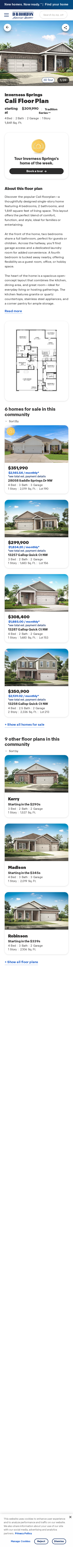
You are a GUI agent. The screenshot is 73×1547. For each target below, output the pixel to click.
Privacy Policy (23, 1533)
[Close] (70, 1517)
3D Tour (48, 80)
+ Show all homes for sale (24, 724)
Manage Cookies (21, 1541)
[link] (36, 53)
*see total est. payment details (27, 474)
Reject (41, 1541)
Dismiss (59, 1541)
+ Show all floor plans (21, 962)
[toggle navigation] (6, 15)
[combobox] (53, 15)
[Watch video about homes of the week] (37, 145)
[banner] (36, 5)
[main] (36, 783)
